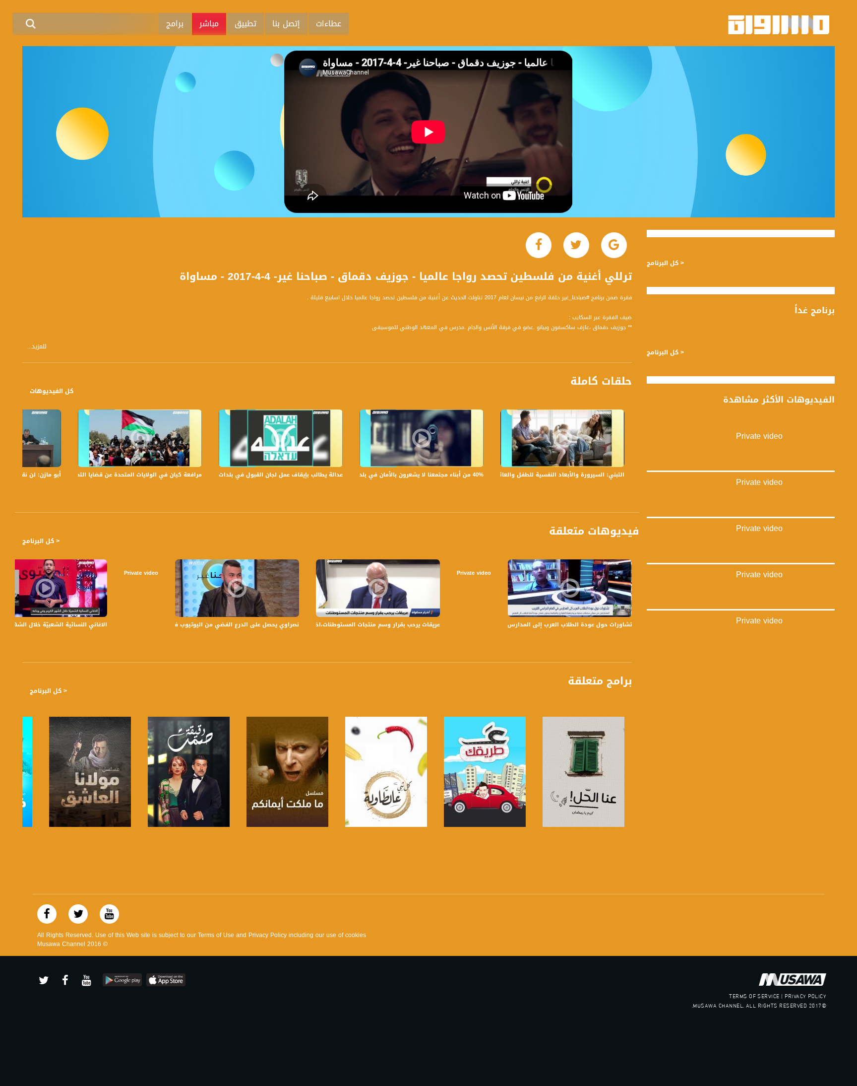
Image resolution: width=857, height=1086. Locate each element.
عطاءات (328, 23)
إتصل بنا (286, 23)
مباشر (209, 23)
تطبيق (245, 23)
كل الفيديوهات (51, 391)
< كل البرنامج (41, 541)
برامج (175, 23)
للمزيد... (37, 346)
